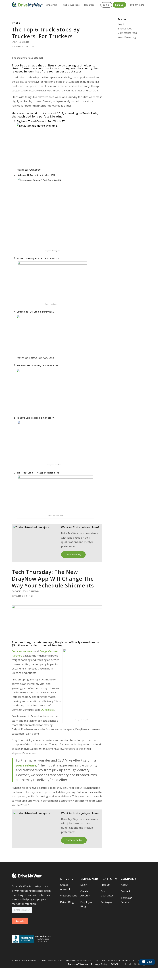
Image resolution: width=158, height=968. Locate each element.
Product (105, 884)
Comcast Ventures (23, 651)
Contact (125, 891)
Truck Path (19, 65)
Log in (121, 24)
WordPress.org (127, 37)
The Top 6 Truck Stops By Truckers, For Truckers (46, 33)
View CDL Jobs (68, 895)
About (124, 884)
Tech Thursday (31, 591)
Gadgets (16, 591)
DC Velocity (47, 709)
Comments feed (127, 33)
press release (26, 765)
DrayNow (61, 642)
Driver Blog (67, 902)
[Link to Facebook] (125, 964)
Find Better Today (74, 840)
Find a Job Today (73, 554)
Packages (106, 902)
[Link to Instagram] (134, 964)
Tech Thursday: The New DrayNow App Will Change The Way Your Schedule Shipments (53, 578)
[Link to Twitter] (130, 964)
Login (83, 884)
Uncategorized (20, 41)
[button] (147, 962)
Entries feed (125, 28)
